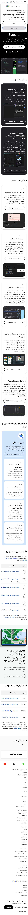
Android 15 (24, 834)
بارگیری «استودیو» (23, 858)
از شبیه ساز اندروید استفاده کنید (15, 369)
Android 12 (24, 842)
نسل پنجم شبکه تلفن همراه (21, 806)
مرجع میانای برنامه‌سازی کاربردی (20, 856)
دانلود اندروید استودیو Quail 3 (15, 47)
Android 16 (24, 832)
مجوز (18, 901)
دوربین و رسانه (24, 801)
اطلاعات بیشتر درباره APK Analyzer (14, 401)
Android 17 (24, 829)
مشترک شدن (9, 907)
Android (25, 772)
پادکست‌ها (25, 787)
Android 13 (24, 839)
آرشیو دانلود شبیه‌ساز (9, 617)
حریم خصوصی (24, 804)
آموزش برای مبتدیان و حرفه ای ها (14, 529)
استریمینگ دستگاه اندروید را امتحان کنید (14, 170)
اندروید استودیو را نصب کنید (15, 465)
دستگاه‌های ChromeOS (22, 818)
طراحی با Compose (14, 208)
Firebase (24, 890)
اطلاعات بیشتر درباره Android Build (14, 322)
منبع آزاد (25, 779)
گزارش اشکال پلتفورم (22, 867)
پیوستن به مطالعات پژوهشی (21, 875)
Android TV (24, 823)
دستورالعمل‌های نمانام (11, 901)
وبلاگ (25, 784)
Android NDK (23, 861)
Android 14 (24, 837)
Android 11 (24, 844)
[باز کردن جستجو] (14, 2)
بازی (26, 793)
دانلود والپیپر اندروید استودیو (15, 676)
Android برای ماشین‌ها (22, 820)
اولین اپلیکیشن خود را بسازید (14, 488)
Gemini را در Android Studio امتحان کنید (13, 121)
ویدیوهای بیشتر (22, 745)
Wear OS (24, 815)
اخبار (26, 782)
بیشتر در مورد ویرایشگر (14, 258)
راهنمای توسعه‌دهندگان (22, 853)
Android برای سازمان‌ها (22, 774)
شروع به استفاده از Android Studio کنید (13, 454)
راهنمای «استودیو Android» (21, 851)
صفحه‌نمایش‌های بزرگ (22, 813)
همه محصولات (24, 895)
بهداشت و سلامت (23, 798)
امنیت (25, 777)
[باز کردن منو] (24, 2)
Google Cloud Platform (21, 892)
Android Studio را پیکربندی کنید (15, 506)
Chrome (25, 887)
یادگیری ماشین (24, 796)
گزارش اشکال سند (23, 870)
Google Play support (22, 872)
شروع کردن (14, 28)
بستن (14, 23)
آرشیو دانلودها (14, 615)
